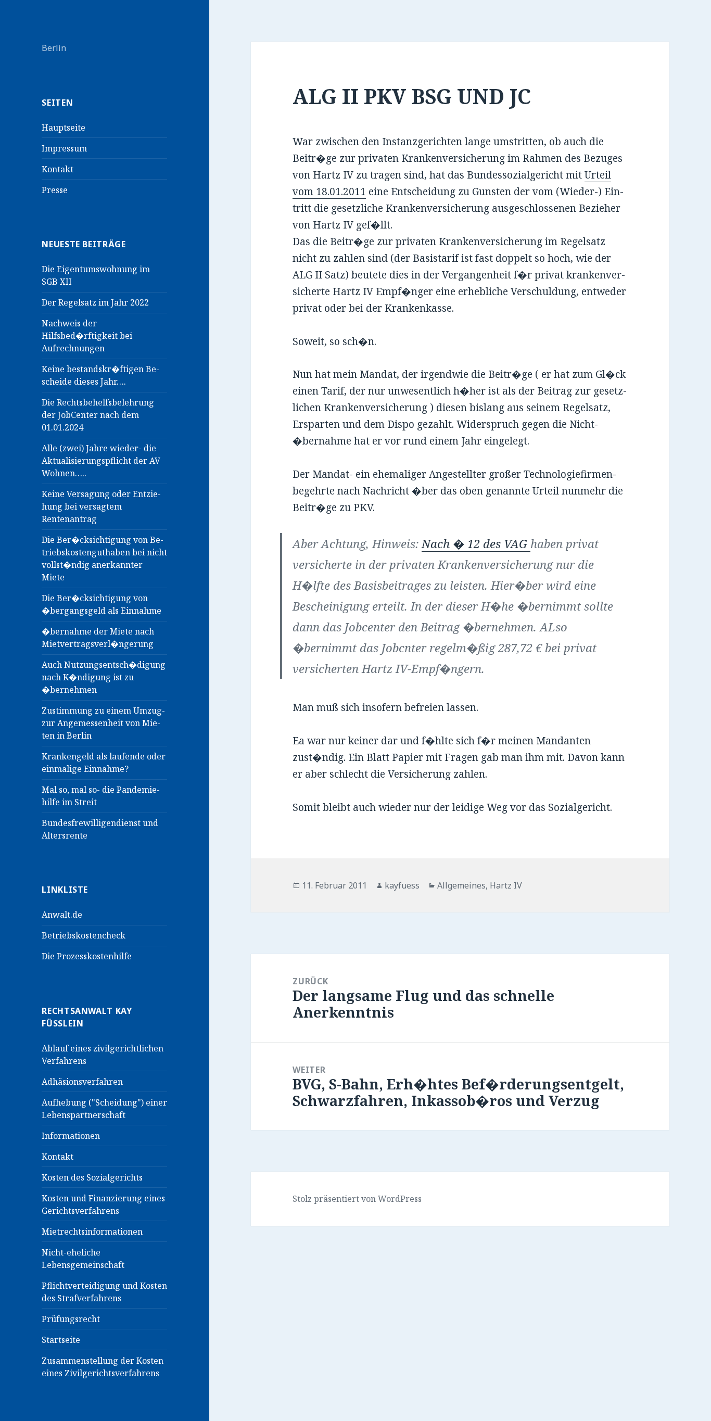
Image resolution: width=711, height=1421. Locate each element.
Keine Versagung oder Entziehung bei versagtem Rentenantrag (101, 506)
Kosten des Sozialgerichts (92, 1177)
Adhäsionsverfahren (82, 1081)
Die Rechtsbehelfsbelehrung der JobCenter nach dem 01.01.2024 (98, 415)
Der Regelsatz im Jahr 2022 (95, 302)
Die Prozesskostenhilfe (87, 956)
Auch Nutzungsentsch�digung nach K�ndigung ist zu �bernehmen (104, 677)
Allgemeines (461, 885)
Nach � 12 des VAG (476, 543)
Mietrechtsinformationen (92, 1231)
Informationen (71, 1135)
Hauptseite (63, 127)
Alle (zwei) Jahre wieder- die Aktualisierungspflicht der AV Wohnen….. (101, 460)
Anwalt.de (62, 914)
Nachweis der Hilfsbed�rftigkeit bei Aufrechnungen (87, 336)
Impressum (64, 148)
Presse (55, 190)
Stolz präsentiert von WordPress (357, 1198)
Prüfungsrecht (71, 1319)
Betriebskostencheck (83, 935)
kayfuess (402, 885)
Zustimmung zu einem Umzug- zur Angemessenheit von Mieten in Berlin (103, 723)
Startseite (61, 1340)
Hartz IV (506, 885)
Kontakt (57, 169)
